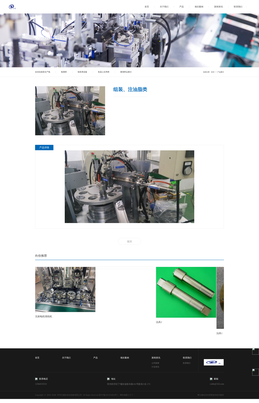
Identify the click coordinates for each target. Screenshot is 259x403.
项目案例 (199, 7)
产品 (181, 7)
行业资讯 (155, 367)
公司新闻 (155, 363)
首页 (147, 7)
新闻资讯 (218, 7)
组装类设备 (82, 72)
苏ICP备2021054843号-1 (108, 395)
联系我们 (238, 7)
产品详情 (44, 147)
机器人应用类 (103, 72)
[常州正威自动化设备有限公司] (12, 7)
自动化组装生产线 (42, 72)
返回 (129, 241)
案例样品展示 (126, 72)
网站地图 (122, 395)
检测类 (64, 72)
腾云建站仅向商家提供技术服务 (210, 395)
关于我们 (164, 7)
